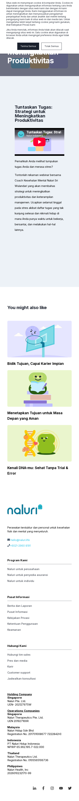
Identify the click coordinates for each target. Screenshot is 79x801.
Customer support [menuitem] (18, 672)
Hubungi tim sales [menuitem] (18, 654)
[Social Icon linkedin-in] (36, 788)
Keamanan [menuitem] (14, 629)
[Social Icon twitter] (68, 788)
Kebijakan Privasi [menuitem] (18, 617)
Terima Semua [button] (28, 46)
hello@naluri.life (20, 539)
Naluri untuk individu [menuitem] (20, 580)
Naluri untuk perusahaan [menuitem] (23, 569)
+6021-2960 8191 (20, 545)
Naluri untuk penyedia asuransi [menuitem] (27, 574)
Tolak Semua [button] (51, 46)
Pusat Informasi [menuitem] (17, 611)
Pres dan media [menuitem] (17, 660)
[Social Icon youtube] (61, 788)
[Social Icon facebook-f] (43, 788)
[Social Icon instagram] (52, 788)
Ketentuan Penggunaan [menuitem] (22, 623)
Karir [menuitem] (10, 666)
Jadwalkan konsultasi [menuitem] (21, 678)
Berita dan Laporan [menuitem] (19, 605)
